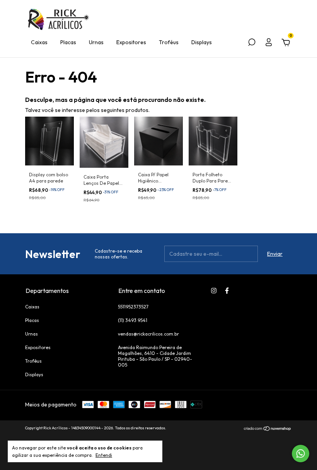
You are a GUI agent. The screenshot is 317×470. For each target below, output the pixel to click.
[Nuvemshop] (268, 428)
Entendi (103, 455)
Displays (201, 42)
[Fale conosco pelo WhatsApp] (300, 453)
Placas (68, 42)
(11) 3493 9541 (132, 320)
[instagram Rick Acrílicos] (214, 291)
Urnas (96, 42)
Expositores (131, 42)
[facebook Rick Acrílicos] (227, 291)
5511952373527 (133, 307)
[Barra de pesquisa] (251, 43)
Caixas (39, 42)
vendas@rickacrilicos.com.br (148, 334)
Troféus (169, 42)
